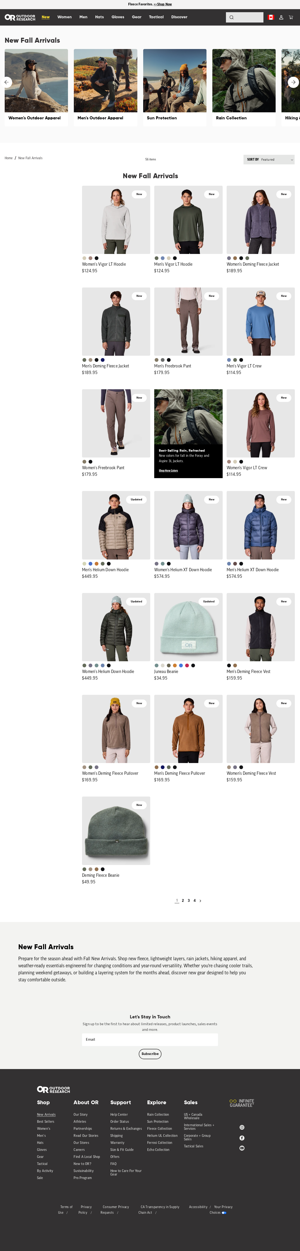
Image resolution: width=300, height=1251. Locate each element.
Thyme (163, 564)
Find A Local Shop (87, 1157)
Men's (41, 1136)
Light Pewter (163, 665)
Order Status (119, 1122)
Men (83, 17)
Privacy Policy (85, 1210)
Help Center (119, 1115)
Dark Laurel (156, 258)
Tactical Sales (193, 1146)
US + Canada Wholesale (193, 1116)
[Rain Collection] (244, 88)
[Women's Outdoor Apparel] (36, 88)
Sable (90, 360)
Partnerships (83, 1129)
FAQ (113, 1164)
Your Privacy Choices (221, 1210)
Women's (43, 1129)
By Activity (45, 1171)
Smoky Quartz (229, 258)
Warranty (117, 1143)
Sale (40, 1178)
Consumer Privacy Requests (115, 1210)
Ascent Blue (163, 258)
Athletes (80, 1122)
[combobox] (244, 17)
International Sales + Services (199, 1127)
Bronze (175, 665)
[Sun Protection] (174, 88)
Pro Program (83, 1178)
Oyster (84, 258)
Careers (79, 1150)
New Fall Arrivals (30, 158)
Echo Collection (158, 1150)
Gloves (42, 1150)
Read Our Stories (86, 1136)
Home (9, 158)
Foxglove (187, 665)
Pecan (235, 258)
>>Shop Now (163, 4)
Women (64, 17)
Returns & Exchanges (126, 1129)
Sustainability (84, 1171)
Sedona (96, 564)
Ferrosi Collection (159, 1143)
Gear (40, 1157)
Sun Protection (158, 1122)
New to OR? (82, 1164)
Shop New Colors (168, 470)
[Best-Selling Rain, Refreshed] (188, 423)
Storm (163, 360)
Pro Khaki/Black (84, 564)
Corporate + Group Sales (197, 1137)
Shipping (116, 1136)
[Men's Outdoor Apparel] (105, 88)
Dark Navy (103, 360)
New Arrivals (46, 1115)
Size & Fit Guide (122, 1150)
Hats (40, 1143)
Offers (115, 1157)
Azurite (181, 665)
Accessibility (198, 1207)
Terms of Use (65, 1210)
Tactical (42, 1164)
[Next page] (200, 901)
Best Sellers (45, 1122)
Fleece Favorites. (141, 4)
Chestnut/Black (235, 564)
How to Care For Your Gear (126, 1172)
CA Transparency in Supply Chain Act (159, 1210)
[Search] (218, 17)
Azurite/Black (90, 564)
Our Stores (81, 1143)
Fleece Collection (159, 1129)
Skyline (229, 564)
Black (96, 258)
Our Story (81, 1115)
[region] (150, 4)
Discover (179, 17)
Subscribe (150, 1054)
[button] (291, 17)
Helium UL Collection (162, 1136)
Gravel (156, 360)
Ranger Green (169, 665)
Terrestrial (90, 258)
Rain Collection (158, 1115)
